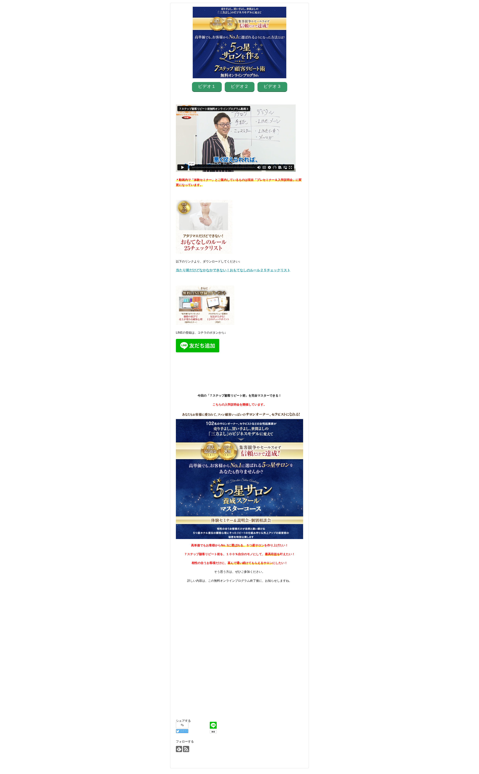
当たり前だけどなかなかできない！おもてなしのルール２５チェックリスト (233, 270)
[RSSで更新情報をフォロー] (186, 749)
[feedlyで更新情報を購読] (179, 749)
